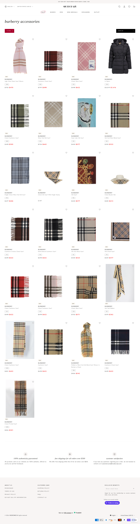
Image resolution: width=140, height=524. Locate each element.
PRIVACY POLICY (10, 494)
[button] (119, 6)
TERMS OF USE (9, 491)
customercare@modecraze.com (112, 464)
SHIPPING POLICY (43, 488)
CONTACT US (42, 497)
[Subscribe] (134, 488)
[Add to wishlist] (33, 39)
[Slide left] (6, 1)
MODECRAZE (9, 488)
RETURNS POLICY (43, 491)
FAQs (39, 494)
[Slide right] (133, 1)
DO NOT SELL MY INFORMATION (15, 497)
